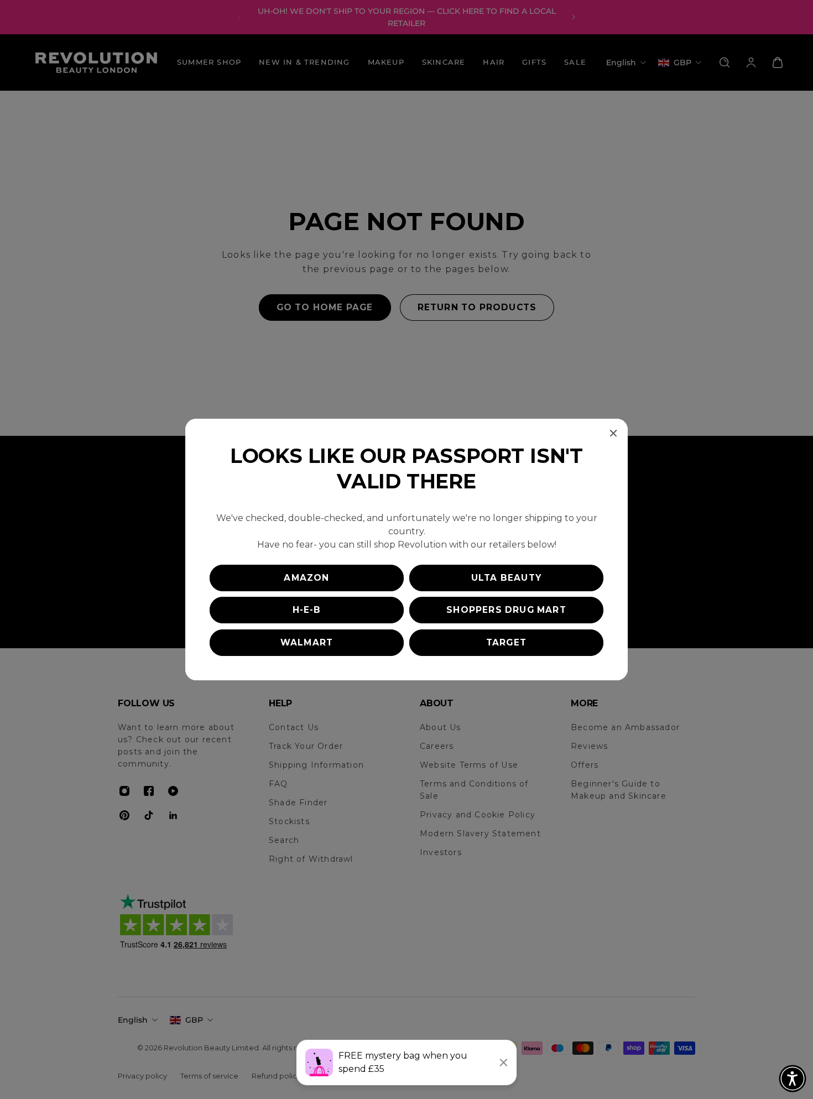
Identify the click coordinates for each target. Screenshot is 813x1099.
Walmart (306, 642)
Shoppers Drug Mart (506, 610)
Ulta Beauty (506, 577)
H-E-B (307, 610)
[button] (792, 1078)
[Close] (613, 433)
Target (506, 642)
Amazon (306, 577)
